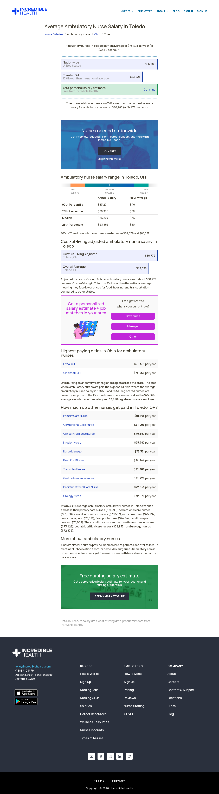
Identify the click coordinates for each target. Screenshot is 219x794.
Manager (133, 326)
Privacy (118, 780)
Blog (176, 11)
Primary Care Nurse (75, 416)
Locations (175, 698)
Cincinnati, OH (72, 373)
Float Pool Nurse (73, 460)
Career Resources (93, 714)
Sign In (188, 11)
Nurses (126, 11)
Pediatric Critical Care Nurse (81, 487)
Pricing (129, 690)
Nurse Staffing (134, 706)
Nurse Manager (73, 451)
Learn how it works (109, 159)
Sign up (129, 682)
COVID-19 (130, 714)
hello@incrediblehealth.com (33, 666)
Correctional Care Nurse (78, 425)
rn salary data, (89, 621)
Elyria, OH (69, 364)
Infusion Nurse (72, 442)
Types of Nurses (91, 738)
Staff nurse (133, 316)
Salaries (86, 706)
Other (133, 336)
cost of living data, (110, 621)
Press (172, 706)
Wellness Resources (94, 722)
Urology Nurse (72, 496)
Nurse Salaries (53, 34)
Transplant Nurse (74, 469)
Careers (173, 682)
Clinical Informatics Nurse (79, 434)
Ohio (97, 34)
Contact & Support (181, 690)
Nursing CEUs (89, 698)
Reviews (130, 698)
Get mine (149, 89)
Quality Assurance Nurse (78, 478)
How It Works (89, 674)
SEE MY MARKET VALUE (110, 596)
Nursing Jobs (89, 690)
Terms (99, 780)
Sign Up (202, 11)
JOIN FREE (109, 151)
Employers (145, 11)
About (161, 11)
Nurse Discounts (92, 730)
